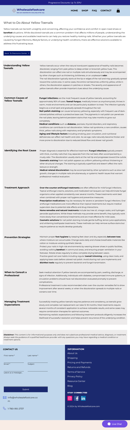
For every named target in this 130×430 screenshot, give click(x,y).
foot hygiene (61, 236)
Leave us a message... (13, 373)
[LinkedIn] (83, 398)
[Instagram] (69, 398)
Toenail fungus (73, 101)
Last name (33, 356)
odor (104, 75)
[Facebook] (76, 398)
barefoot (8, 32)
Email (7, 364)
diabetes (71, 124)
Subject (31, 364)
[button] (118, 10)
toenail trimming (93, 256)
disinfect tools (47, 262)
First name (9, 356)
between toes (114, 236)
